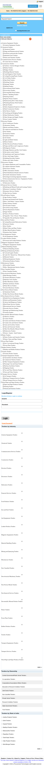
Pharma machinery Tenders (11, 283)
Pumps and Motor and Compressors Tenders (16, 146)
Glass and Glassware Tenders (12, 327)
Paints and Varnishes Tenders (12, 57)
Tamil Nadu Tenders (8, 737)
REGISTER (33, 6)
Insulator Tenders (9, 135)
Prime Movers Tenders (10, 285)
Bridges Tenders (8, 70)
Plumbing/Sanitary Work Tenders (13, 103)
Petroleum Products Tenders (12, 261)
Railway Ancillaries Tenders (12, 366)
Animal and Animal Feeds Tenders (13, 199)
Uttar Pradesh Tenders (9, 741)
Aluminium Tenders (9, 292)
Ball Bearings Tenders (10, 275)
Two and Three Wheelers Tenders (13, 370)
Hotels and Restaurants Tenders (12, 300)
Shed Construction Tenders (11, 109)
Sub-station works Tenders (11, 152)
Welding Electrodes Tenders (12, 158)
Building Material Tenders (11, 72)
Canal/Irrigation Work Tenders (12, 74)
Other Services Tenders (10, 193)
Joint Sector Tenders (8, 690)
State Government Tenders (9, 706)
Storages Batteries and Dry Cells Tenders (15, 150)
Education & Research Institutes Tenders (13, 687)
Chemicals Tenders (9, 49)
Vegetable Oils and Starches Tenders (14, 218)
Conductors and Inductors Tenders (13, 129)
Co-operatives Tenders (8, 679)
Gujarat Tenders (7, 724)
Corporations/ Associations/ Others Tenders (14, 683)
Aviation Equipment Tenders (12, 45)
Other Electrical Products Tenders (13, 144)
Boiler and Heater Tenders (11, 127)
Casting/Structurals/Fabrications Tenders (15, 222)
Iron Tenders (7, 226)
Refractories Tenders (9, 331)
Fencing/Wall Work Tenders (12, 92)
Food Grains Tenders (10, 205)
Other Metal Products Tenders (12, 230)
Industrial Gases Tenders (11, 55)
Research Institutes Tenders (10, 702)
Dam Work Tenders (9, 80)
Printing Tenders (8, 386)
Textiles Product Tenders (11, 353)
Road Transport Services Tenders (13, 380)
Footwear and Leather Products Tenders (15, 240)
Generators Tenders (9, 133)
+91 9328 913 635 (15, 11)
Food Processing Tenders (11, 207)
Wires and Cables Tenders (11, 160)
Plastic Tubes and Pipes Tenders (13, 339)
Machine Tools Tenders (10, 279)
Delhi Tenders (7, 720)
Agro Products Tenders (10, 197)
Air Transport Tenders (10, 376)
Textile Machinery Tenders (11, 288)
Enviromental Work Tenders (12, 88)
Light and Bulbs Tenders (11, 140)
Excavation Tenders (9, 90)
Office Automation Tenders (11, 170)
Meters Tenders (8, 142)
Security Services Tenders (11, 308)
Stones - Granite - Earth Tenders (13, 333)
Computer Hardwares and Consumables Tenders (17, 164)
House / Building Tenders (11, 94)
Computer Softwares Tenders (12, 166)
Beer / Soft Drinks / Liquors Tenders (14, 201)
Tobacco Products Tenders (11, 214)
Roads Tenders (8, 105)
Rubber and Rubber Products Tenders (14, 349)
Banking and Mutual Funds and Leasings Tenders (18, 187)
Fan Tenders (7, 131)
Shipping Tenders (9, 368)
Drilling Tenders (8, 86)
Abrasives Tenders (9, 316)
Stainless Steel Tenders (10, 232)
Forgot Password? (7, 423)
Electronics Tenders (9, 168)
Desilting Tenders (9, 82)
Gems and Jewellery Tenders (12, 325)
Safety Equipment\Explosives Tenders (14, 107)
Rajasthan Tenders (8, 734)
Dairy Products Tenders (10, 203)
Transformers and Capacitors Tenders (14, 154)
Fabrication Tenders (9, 183)
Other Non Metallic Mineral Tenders (14, 329)
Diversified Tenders (9, 265)
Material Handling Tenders (11, 248)
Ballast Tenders (8, 68)
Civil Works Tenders (9, 78)
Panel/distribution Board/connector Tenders (16, 172)
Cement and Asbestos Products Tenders (15, 320)
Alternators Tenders (9, 125)
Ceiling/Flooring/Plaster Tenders (13, 76)
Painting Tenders (9, 96)
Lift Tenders (7, 137)
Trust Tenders (6, 709)
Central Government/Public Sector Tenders (14, 675)
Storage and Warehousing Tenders (13, 310)
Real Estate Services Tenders (12, 304)
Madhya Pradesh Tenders (10, 727)
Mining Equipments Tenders (12, 259)
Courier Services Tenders (11, 61)
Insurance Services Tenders (11, 191)
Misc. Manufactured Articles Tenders (14, 267)
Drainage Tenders (9, 84)
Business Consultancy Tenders (12, 189)
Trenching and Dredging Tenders (13, 113)
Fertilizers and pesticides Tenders (13, 53)
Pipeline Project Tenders (11, 98)
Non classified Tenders (8, 694)
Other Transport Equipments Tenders (14, 362)
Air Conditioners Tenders (11, 123)
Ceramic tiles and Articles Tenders (13, 322)
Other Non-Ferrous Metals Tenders (13, 294)
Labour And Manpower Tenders (13, 302)
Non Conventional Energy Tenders (13, 343)
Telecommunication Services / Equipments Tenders (18, 179)
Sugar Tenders (8, 211)
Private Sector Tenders (8, 698)
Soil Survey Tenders (9, 111)
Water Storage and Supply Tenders (13, 117)
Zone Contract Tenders (10, 119)
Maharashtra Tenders (9, 730)
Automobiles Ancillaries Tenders (13, 357)
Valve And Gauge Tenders (11, 156)
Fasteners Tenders (9, 224)
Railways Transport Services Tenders (14, 378)
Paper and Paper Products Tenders (13, 384)
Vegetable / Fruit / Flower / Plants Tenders (15, 216)
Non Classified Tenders (10, 271)
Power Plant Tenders (9, 345)
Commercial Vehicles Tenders (12, 360)
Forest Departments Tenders (11, 209)
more (39, 667)
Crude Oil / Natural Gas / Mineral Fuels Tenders (17, 255)
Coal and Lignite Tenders (11, 253)
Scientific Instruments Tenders (12, 174)
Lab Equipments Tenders (11, 236)
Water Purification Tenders (11, 115)
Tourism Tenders (8, 312)
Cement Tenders (8, 318)
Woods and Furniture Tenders (12, 388)
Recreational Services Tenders (12, 306)
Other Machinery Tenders (11, 281)
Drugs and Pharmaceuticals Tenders (14, 51)
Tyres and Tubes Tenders (11, 372)
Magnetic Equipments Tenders (12, 244)
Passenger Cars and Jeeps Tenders (13, 364)
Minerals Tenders (9, 257)
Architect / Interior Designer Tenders (14, 66)
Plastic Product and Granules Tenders (14, 337)
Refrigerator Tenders (9, 148)
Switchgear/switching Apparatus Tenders (15, 177)
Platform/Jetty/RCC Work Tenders (13, 100)
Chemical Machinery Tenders (12, 277)
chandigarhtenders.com (23, 30)
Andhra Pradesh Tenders (10, 717)
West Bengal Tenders (9, 744)
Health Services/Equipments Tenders (14, 298)
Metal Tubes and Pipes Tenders (12, 228)
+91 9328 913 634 (32, 11)
